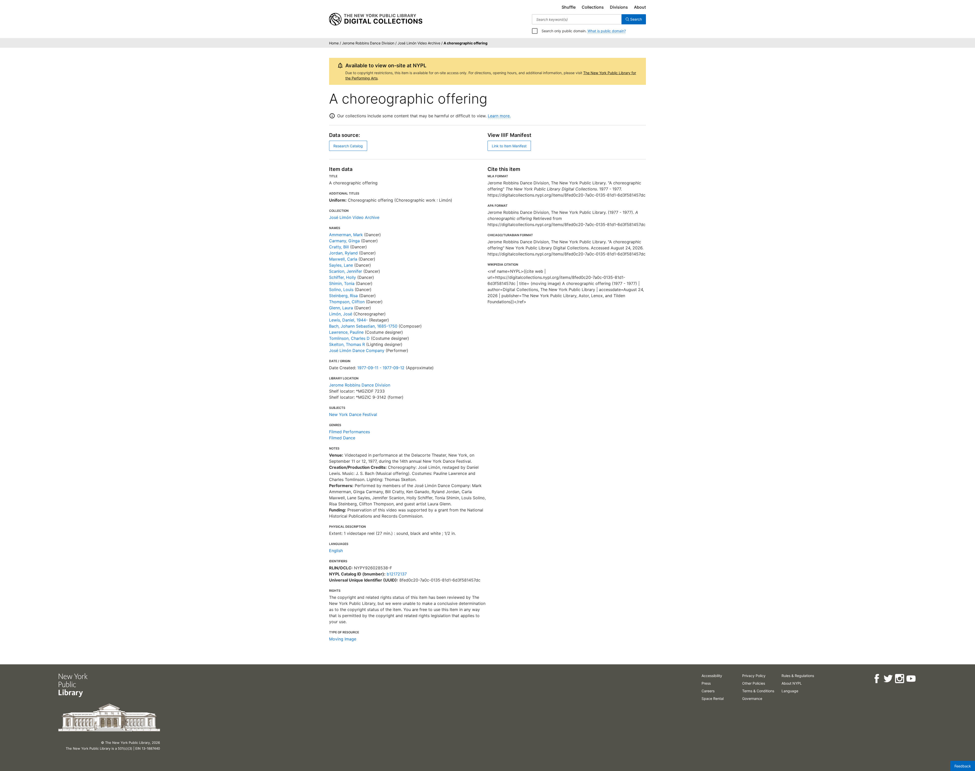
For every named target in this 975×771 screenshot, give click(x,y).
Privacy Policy (754, 675)
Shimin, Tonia (341, 283)
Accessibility (712, 675)
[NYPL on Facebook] (877, 678)
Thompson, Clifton (347, 301)
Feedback (962, 766)
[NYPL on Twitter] (888, 678)
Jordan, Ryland (343, 252)
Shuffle (569, 7)
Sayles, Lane (341, 265)
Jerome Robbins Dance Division (359, 385)
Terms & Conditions (758, 691)
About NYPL (792, 683)
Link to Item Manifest (509, 146)
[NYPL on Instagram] (899, 678)
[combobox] (577, 19)
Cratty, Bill (339, 246)
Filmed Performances (349, 431)
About (640, 7)
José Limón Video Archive (354, 217)
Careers (708, 691)
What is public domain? (607, 31)
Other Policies (753, 683)
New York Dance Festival (353, 414)
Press (706, 683)
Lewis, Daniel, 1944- (348, 320)
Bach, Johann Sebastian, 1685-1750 (363, 326)
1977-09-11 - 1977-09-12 (380, 367)
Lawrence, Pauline (346, 332)
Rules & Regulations (798, 675)
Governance (752, 698)
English (336, 550)
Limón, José (340, 313)
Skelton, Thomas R (347, 344)
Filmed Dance (342, 437)
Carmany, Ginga (344, 240)
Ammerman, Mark (346, 234)
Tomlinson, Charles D (349, 338)
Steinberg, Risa (343, 295)
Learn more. (499, 115)
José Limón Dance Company (356, 350)
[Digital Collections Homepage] (375, 19)
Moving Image (342, 638)
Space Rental (713, 698)
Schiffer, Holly (342, 277)
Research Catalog (348, 146)
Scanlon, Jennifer (345, 271)
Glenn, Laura (341, 307)
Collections (593, 7)
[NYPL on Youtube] (911, 678)
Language (790, 691)
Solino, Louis (341, 289)
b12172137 (397, 573)
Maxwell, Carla (343, 259)
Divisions (619, 7)
